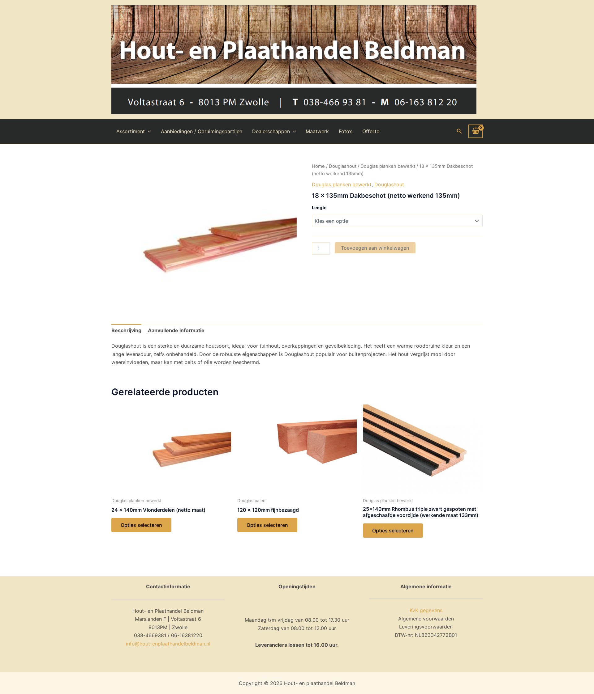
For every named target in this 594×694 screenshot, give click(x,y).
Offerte (370, 131)
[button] (459, 131)
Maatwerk (317, 131)
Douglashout (342, 166)
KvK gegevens (426, 610)
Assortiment (130, 131)
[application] (148, 131)
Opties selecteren (141, 525)
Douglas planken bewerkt (387, 166)
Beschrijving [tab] (126, 330)
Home (318, 166)
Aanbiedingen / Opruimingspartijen (201, 131)
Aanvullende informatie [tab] (176, 330)
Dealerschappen (271, 131)
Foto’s (345, 131)
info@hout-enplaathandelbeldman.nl (168, 644)
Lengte (319, 207)
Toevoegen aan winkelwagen (375, 248)
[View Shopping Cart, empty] (475, 131)
